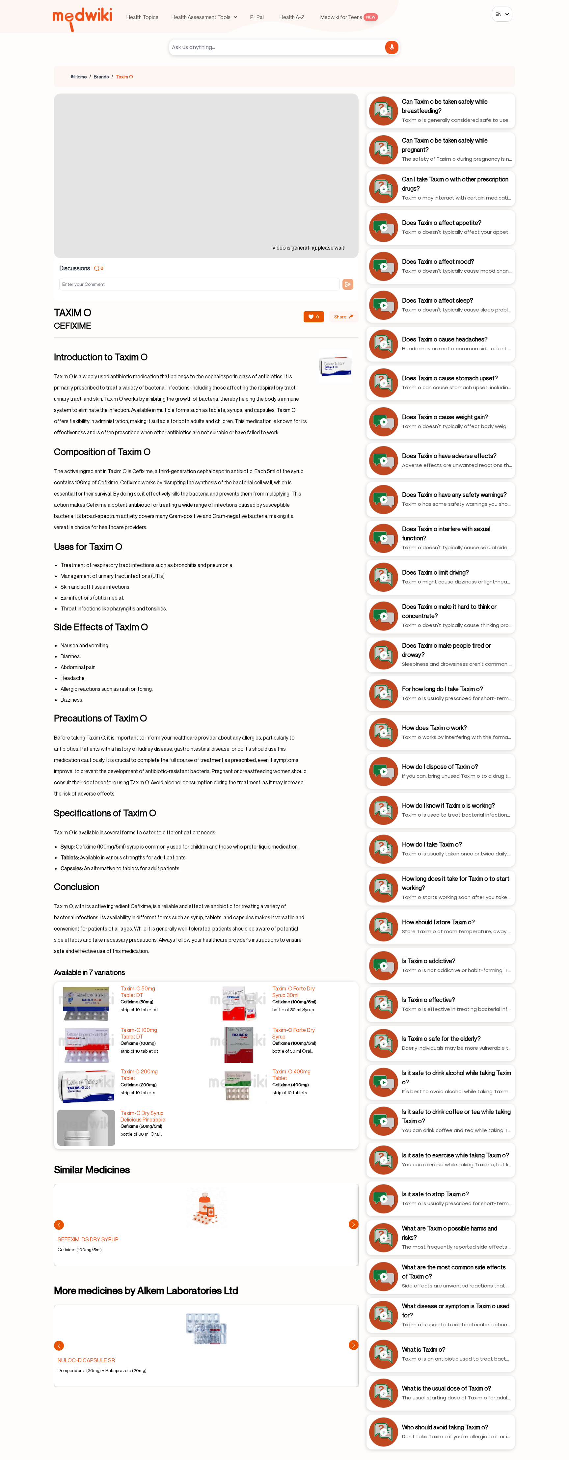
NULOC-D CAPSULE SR (86, 1360)
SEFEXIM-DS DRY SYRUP (88, 1239)
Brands (101, 76)
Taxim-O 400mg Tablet (291, 1074)
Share (340, 316)
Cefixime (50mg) (137, 1001)
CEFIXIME (72, 326)
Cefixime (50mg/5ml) (141, 1126)
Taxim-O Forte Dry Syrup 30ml (293, 991)
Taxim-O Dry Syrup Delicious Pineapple (143, 1116)
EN (498, 14)
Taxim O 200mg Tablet (139, 1074)
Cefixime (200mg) (139, 1084)
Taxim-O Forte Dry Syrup (293, 1033)
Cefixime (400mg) (290, 1084)
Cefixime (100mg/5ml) (294, 1001)
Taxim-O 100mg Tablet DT (139, 1033)
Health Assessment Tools (201, 17)
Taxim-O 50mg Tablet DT (138, 991)
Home (80, 76)
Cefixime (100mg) (138, 1043)
